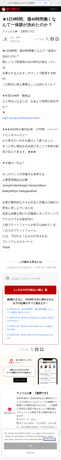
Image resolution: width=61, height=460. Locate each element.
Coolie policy (49, 439)
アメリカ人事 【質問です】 (18, 31)
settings (30, 452)
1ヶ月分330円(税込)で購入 (28, 290)
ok (30, 446)
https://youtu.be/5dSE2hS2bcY (21, 118)
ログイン (54, 9)
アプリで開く (42, 3)
